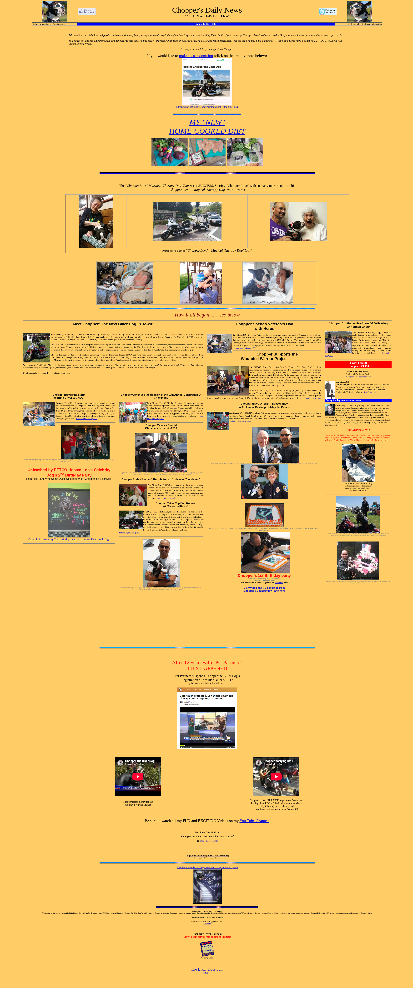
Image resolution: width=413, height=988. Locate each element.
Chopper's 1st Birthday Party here (264, 590)
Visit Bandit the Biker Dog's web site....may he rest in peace (207, 867)
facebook (279, 582)
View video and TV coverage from (264, 588)
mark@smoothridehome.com (358, 377)
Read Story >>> (369, 392)
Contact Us (207, 923)
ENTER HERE (209, 840)
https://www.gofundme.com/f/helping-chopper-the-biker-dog (207, 106)
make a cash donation (196, 56)
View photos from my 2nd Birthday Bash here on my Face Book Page (69, 539)
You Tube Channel (254, 821)
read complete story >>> (246, 348)
